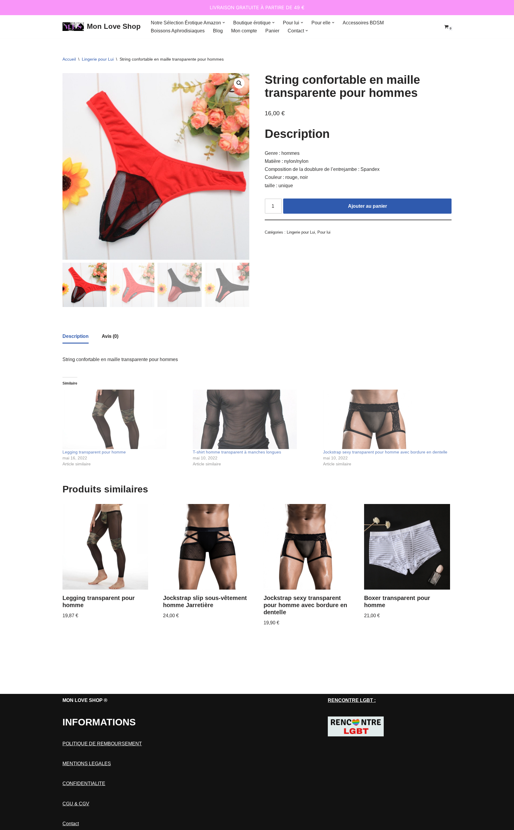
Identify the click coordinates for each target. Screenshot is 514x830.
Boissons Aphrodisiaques (178, 30)
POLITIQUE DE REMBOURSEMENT (102, 743)
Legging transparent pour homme (94, 452)
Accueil (69, 59)
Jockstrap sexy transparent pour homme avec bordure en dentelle (385, 452)
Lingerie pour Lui (98, 59)
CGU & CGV (75, 803)
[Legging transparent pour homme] (124, 419)
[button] (223, 22)
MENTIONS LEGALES (86, 763)
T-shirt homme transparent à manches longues (237, 452)
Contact (70, 823)
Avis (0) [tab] (110, 336)
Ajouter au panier (367, 206)
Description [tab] (75, 336)
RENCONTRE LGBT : (352, 700)
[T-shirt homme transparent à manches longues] (255, 419)
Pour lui (323, 232)
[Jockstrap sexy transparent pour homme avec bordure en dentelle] (385, 419)
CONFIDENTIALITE (83, 783)
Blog (218, 30)
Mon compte (244, 30)
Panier (272, 30)
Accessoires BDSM (363, 22)
